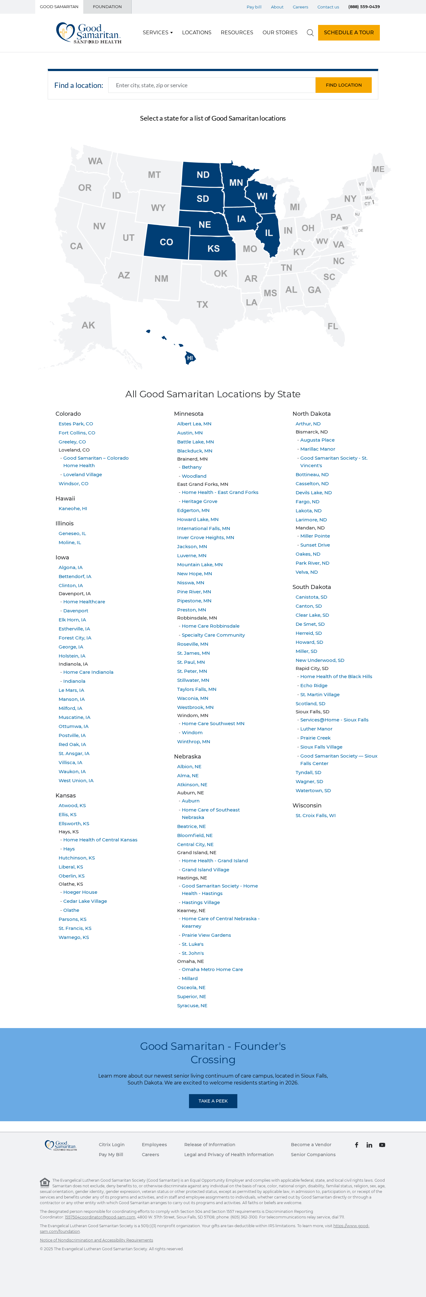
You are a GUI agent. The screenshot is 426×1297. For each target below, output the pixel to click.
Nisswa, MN (190, 583)
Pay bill (254, 6)
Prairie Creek (315, 738)
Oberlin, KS (72, 876)
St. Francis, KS (75, 928)
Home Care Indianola (88, 672)
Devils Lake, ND (314, 492)
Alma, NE (188, 775)
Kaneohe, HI (73, 508)
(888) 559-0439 (364, 6)
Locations (196, 33)
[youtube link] (382, 1145)
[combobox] (212, 85)
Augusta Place (317, 440)
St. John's (193, 953)
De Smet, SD (310, 624)
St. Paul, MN (191, 662)
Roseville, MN (192, 644)
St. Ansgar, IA (74, 753)
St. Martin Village (320, 694)
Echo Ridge (313, 685)
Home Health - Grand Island (215, 861)
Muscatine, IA (74, 717)
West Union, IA (76, 780)
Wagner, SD (309, 781)
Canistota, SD (311, 597)
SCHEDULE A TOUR (349, 33)
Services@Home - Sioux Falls (334, 720)
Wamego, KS (74, 937)
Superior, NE (191, 996)
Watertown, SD (313, 790)
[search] (310, 32)
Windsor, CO (74, 483)
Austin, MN (190, 433)
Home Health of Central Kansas (100, 840)
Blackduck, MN (194, 451)
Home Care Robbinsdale (211, 626)
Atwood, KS (72, 805)
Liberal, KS (71, 867)
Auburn (191, 801)
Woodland (194, 476)
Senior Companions (313, 1154)
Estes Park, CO (76, 424)
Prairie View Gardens (206, 935)
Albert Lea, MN (194, 424)
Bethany (191, 467)
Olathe (71, 910)
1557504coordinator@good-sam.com (100, 1217)
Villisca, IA (70, 762)
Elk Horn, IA (72, 620)
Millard (190, 978)
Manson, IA (72, 699)
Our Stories (280, 33)
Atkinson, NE (192, 784)
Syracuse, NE (192, 1005)
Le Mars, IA (71, 690)
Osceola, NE (191, 987)
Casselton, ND (312, 483)
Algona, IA (71, 567)
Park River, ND (312, 563)
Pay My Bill (111, 1154)
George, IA (71, 647)
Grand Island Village (205, 870)
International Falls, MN (203, 528)
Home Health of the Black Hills (336, 676)
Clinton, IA (71, 585)
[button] (344, 85)
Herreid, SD (309, 633)
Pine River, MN (194, 592)
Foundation (107, 6)
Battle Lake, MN (195, 442)
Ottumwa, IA (74, 726)
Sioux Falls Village (321, 747)
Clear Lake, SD (312, 615)
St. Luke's (193, 944)
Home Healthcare (84, 602)
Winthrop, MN (193, 741)
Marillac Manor (317, 449)
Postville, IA (72, 735)
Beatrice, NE (191, 826)
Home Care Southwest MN (213, 723)
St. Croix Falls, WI (316, 815)
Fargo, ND (307, 502)
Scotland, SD (310, 703)
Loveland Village (82, 474)
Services (155, 33)
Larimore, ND (311, 520)
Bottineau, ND (312, 474)
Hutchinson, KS (77, 858)
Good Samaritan (59, 6)
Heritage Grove (199, 501)
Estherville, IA (74, 629)
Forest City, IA (75, 638)
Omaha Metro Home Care (212, 969)
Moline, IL (70, 542)
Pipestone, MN (194, 601)
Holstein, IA (72, 656)
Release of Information (209, 1144)
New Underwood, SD (320, 660)
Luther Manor (316, 729)
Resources (237, 33)
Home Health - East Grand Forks (220, 492)
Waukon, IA (72, 771)
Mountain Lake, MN (200, 564)
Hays (69, 849)
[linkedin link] (369, 1145)
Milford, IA (70, 708)
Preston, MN (191, 610)
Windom (192, 732)
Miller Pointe (315, 536)
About (277, 6)
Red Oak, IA (72, 744)
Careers (300, 6)
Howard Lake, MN (198, 519)
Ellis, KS (67, 814)
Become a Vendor (311, 1144)
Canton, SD (309, 606)
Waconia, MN (192, 698)
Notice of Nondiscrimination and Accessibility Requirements (96, 1240)
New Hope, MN (194, 574)
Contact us (328, 6)
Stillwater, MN (193, 680)
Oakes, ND (308, 554)
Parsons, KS (72, 919)
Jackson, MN (192, 546)
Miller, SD (306, 651)
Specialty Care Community (213, 635)
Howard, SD (309, 642)
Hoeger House (80, 892)
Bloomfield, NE (195, 835)
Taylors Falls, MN (196, 689)
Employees (154, 1144)
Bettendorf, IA (75, 576)
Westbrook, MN (195, 707)
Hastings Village (201, 902)
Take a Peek (213, 1101)
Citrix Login (112, 1144)
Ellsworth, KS (74, 823)
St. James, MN (193, 653)
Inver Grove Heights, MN (205, 537)
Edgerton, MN (193, 510)
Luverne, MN (191, 555)
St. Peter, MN (192, 671)
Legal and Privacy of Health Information (229, 1154)
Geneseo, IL (72, 533)
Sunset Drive (315, 545)
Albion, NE (189, 766)
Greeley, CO (72, 442)
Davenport (75, 611)
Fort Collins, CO (77, 433)
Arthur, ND (308, 424)
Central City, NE (195, 844)
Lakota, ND (309, 511)
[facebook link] (357, 1145)
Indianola (74, 681)
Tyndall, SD (308, 772)
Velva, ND (307, 572)
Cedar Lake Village (85, 901)
